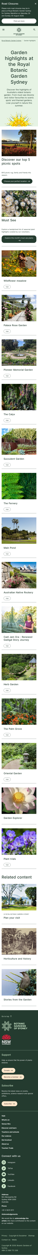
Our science (6, 1136)
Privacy (4, 1236)
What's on (6, 1120)
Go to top (7, 1016)
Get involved (7, 1140)
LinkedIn (11, 1180)
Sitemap (31, 1236)
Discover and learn (9, 1128)
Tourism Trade (7, 1148)
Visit (3, 1116)
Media (14, 1240)
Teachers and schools (10, 1132)
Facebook (11, 1186)
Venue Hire (6, 1124)
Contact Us (6, 1240)
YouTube (11, 1174)
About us (5, 1144)
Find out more (19, 21)
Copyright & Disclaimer (18, 1236)
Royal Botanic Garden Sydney (11, 40)
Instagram (11, 1162)
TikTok (10, 1168)
